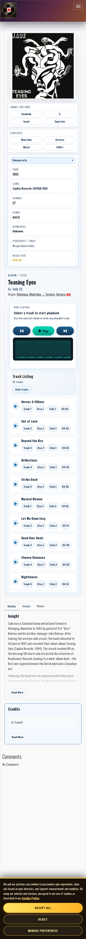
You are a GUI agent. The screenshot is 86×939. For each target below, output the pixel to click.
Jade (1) (17, 288)
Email (26, 121)
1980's (59, 147)
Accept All (43, 908)
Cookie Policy (30, 898)
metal (16, 217)
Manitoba (26, 139)
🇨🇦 (69, 294)
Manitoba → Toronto (42, 294)
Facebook (26, 114)
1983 (16, 174)
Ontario (59, 139)
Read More (17, 692)
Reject (43, 919)
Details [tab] (12, 606)
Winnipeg (22, 294)
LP (14, 202)
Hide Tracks (22, 389)
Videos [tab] (40, 606)
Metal (26, 147)
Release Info (43, 160)
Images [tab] (26, 606)
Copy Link (59, 121)
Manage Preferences (43, 931)
